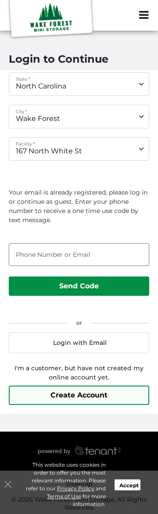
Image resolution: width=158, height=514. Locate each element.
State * (23, 79)
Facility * (25, 144)
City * (21, 111)
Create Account (79, 395)
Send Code (79, 286)
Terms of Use (64, 496)
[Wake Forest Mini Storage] (51, 19)
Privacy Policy (75, 488)
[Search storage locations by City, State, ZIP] (125, 15)
